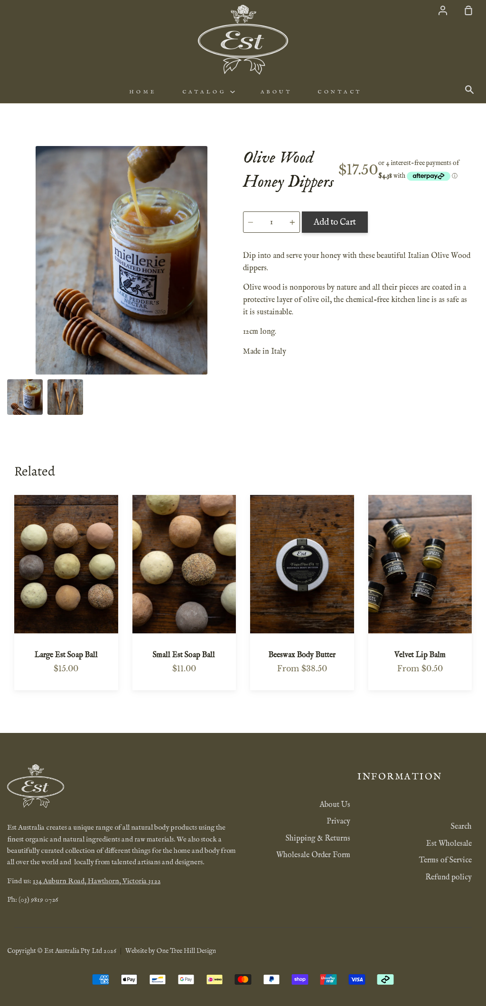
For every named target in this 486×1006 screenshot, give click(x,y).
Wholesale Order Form (313, 855)
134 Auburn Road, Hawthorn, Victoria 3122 (96, 881)
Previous (10, 315)
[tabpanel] (121, 260)
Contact (340, 92)
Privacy (338, 821)
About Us (334, 805)
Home (143, 92)
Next (233, 315)
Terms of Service (445, 860)
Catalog (206, 92)
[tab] (25, 397)
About (276, 92)
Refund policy (448, 877)
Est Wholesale (449, 844)
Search (461, 827)
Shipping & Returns (318, 838)
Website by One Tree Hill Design (170, 951)
